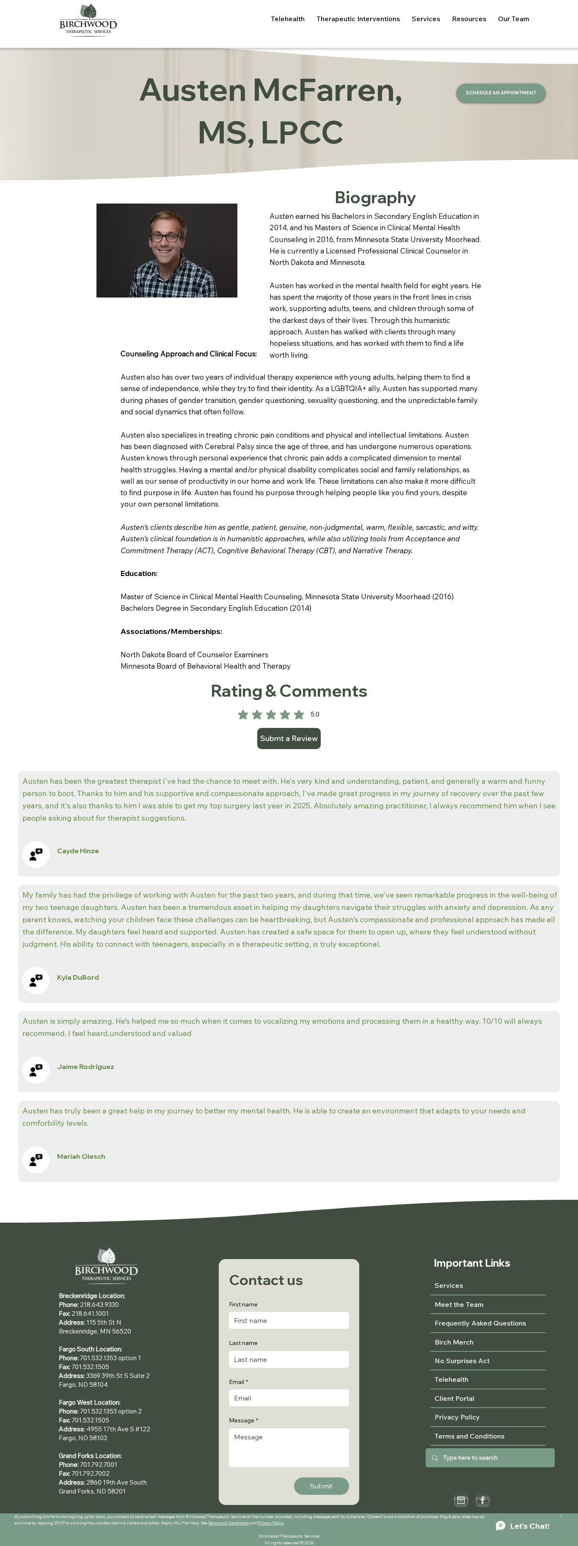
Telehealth (451, 1379)
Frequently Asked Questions (480, 1323)
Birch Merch (454, 1342)
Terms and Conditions (228, 1522)
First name (243, 1304)
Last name (243, 1343)
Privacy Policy (270, 1522)
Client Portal (454, 1398)
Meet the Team (459, 1304)
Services (449, 1285)
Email (238, 1382)
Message (243, 1420)
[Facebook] (482, 1500)
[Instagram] (461, 1500)
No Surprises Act (462, 1360)
